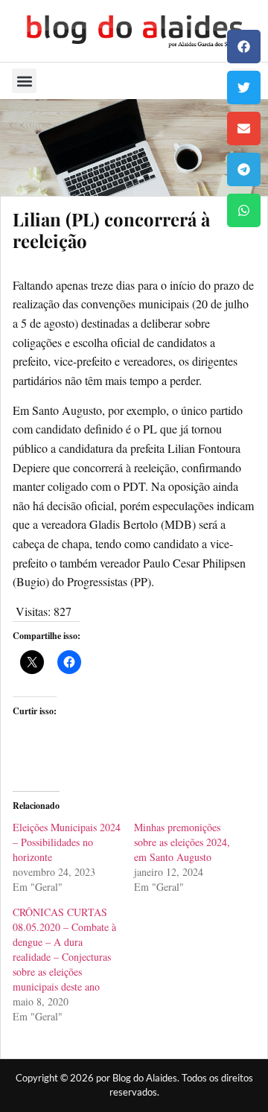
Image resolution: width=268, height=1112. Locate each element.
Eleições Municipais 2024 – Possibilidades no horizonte (67, 842)
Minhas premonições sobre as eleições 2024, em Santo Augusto (182, 842)
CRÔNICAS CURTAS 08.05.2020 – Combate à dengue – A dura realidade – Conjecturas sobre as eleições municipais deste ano (64, 949)
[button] (244, 46)
